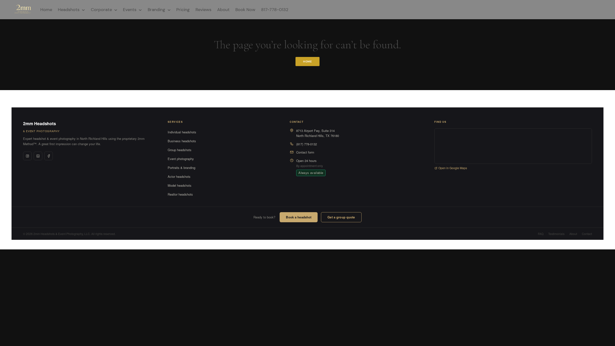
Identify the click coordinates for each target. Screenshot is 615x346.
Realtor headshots (180, 194)
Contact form (305, 152)
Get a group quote (341, 217)
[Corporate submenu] (115, 9)
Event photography (181, 158)
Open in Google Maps (452, 168)
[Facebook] (48, 156)
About (573, 234)
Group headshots (179, 150)
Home (307, 61)
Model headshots (179, 185)
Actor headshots (179, 176)
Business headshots (182, 141)
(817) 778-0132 (306, 144)
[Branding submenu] (169, 9)
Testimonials (556, 234)
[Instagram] (27, 156)
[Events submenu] (140, 9)
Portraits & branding (181, 167)
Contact (587, 234)
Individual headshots (182, 132)
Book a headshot (298, 217)
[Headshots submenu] (83, 9)
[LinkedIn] (38, 156)
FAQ (540, 234)
